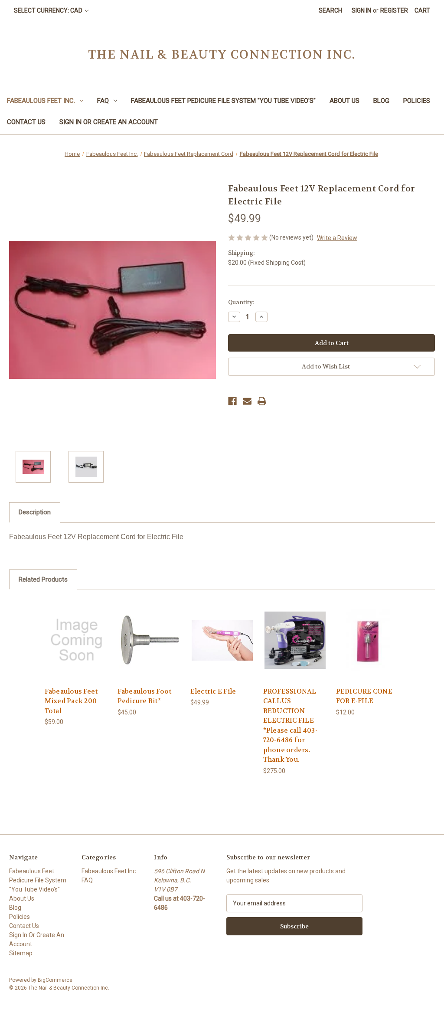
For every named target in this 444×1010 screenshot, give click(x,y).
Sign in (361, 10)
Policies (416, 101)
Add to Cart (76, 647)
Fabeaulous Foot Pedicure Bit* (145, 696)
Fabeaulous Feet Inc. (41, 101)
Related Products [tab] (43, 579)
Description (35, 512)
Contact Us (26, 122)
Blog (381, 101)
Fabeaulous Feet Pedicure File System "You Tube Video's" (223, 101)
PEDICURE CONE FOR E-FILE (364, 696)
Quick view (76, 632)
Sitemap (21, 953)
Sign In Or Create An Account (108, 122)
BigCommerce (55, 980)
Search (330, 10)
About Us (344, 101)
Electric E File (213, 691)
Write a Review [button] (337, 237)
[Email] (247, 401)
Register (394, 10)
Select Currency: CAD (49, 10)
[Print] (262, 401)
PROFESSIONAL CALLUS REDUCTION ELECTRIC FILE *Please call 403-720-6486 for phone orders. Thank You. (290, 725)
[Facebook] (232, 401)
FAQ (103, 101)
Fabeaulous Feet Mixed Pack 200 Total (71, 701)
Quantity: (241, 302)
